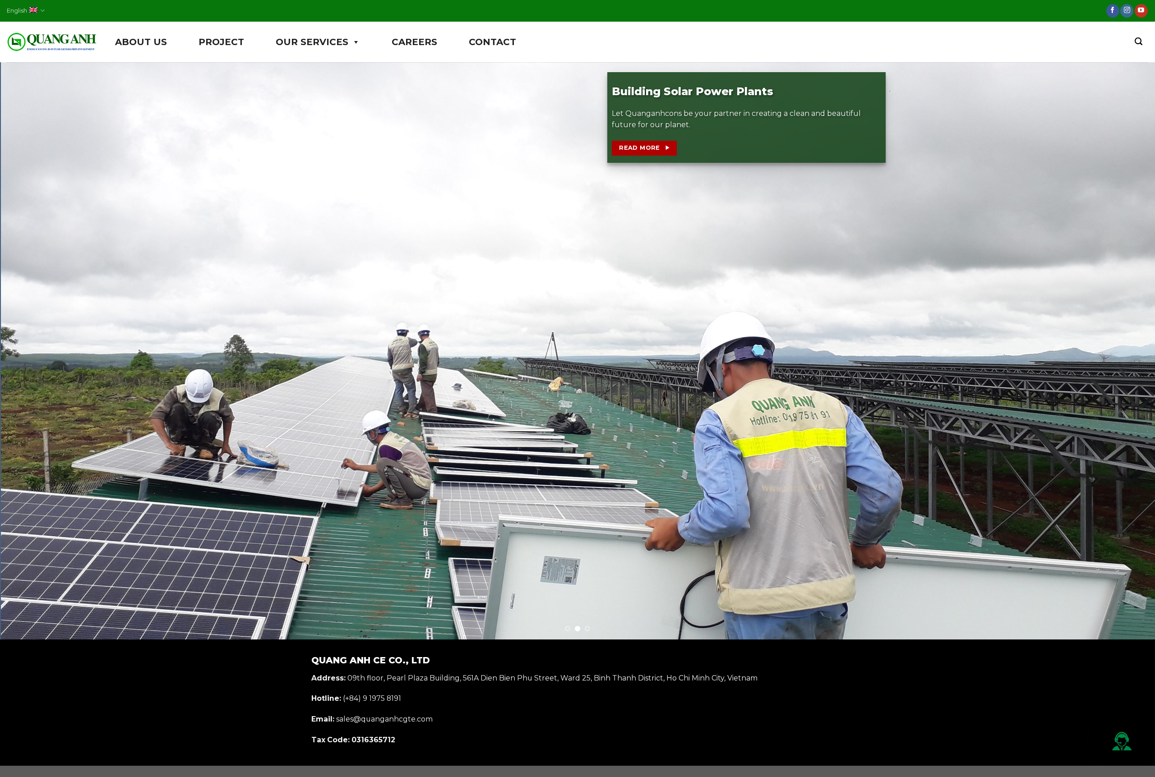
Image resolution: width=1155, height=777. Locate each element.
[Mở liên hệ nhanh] (1122, 741)
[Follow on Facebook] (1112, 11)
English (17, 10)
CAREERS (414, 42)
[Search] (1138, 41)
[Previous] (34, 351)
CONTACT (492, 42)
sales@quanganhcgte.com (384, 719)
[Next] (1121, 351)
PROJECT (221, 42)
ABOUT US (141, 42)
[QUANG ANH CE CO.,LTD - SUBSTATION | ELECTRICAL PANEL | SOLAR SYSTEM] (52, 42)
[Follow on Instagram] (1126, 11)
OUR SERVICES (312, 42)
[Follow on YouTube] (1141, 11)
